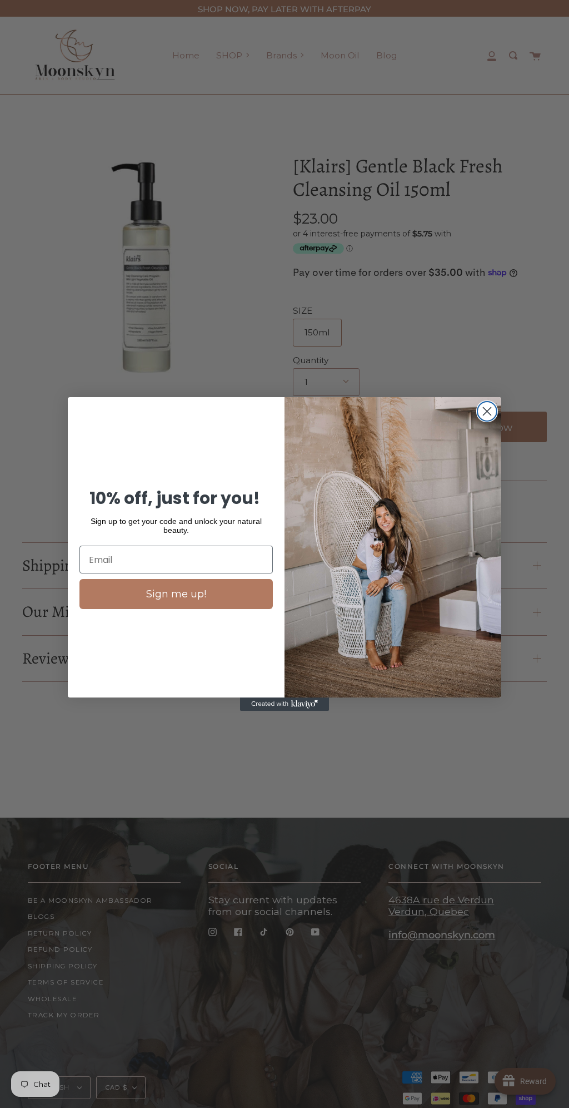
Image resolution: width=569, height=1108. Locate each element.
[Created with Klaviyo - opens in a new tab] (284, 704)
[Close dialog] (487, 411)
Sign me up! (176, 594)
